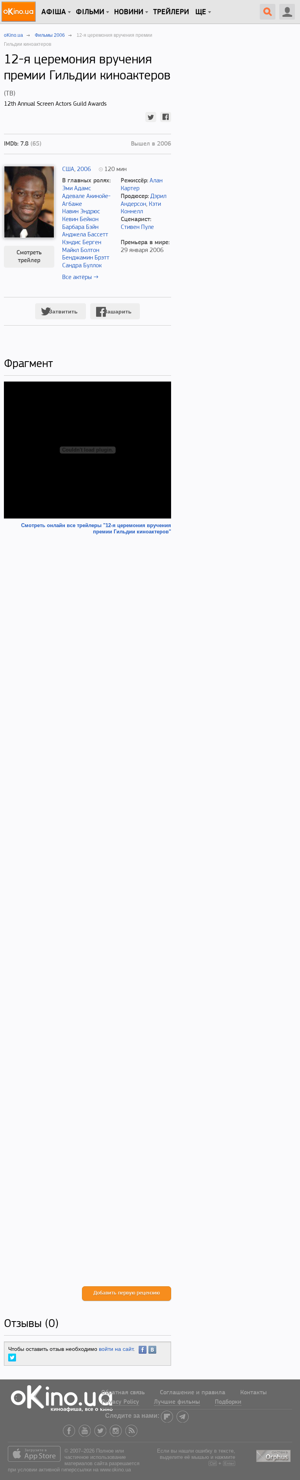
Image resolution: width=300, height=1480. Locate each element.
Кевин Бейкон (80, 219)
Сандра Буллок (82, 266)
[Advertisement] (87, 910)
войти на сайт (116, 1349)
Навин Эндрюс (81, 212)
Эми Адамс (76, 188)
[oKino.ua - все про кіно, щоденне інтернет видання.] (19, 11)
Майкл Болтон (80, 250)
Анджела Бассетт (85, 235)
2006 (84, 169)
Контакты (253, 1393)
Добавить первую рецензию (126, 1293)
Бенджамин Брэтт (85, 258)
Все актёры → (80, 277)
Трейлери (171, 12)
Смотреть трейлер (29, 257)
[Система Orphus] (274, 1455)
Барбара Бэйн (80, 227)
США (68, 169)
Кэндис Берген (81, 242)
